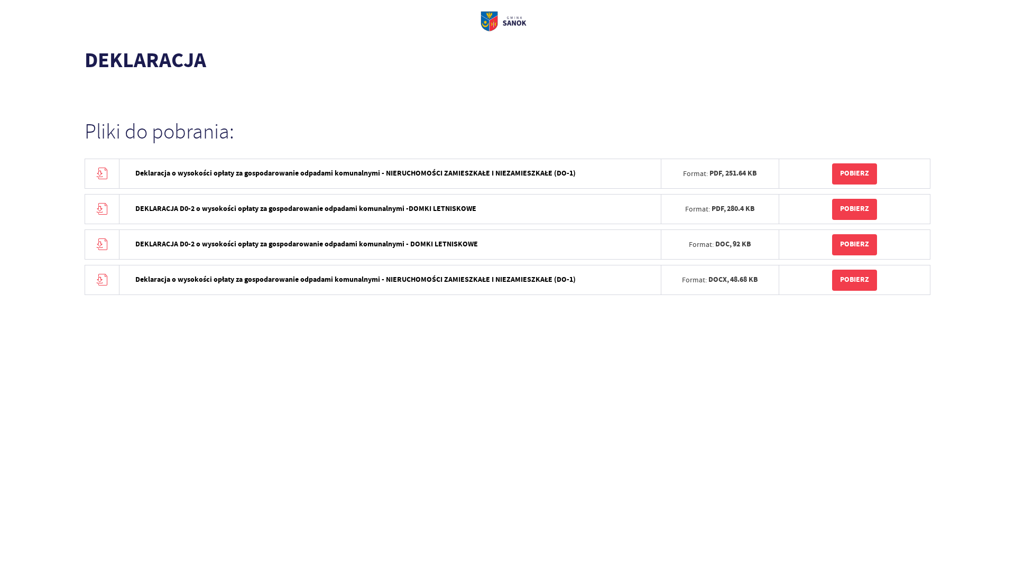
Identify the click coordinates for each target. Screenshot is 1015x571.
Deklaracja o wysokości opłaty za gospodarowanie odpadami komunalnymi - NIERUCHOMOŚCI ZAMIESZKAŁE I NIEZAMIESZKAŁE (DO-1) (355, 173)
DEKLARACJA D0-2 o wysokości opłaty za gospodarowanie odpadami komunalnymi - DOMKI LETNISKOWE (306, 244)
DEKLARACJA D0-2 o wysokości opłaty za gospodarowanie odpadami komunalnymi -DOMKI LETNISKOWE (305, 209)
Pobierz (854, 173)
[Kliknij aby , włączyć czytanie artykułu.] (93, 92)
